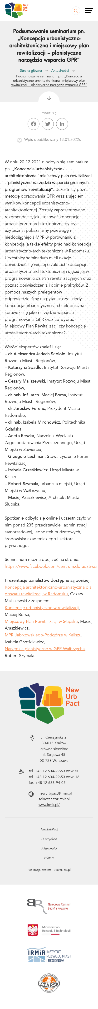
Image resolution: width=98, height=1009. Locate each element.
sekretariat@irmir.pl (54, 799)
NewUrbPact (49, 829)
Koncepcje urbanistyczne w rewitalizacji (42, 608)
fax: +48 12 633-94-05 (47, 783)
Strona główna (31, 71)
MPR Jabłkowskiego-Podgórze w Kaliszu (43, 635)
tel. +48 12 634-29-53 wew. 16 (54, 777)
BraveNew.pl (62, 870)
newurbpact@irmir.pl (55, 794)
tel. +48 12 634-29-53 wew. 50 (54, 771)
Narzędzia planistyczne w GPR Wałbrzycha (45, 649)
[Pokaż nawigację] (89, 10)
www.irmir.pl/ (49, 805)
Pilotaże (49, 858)
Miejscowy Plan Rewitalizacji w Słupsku (41, 622)
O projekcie (49, 839)
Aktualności (60, 71)
